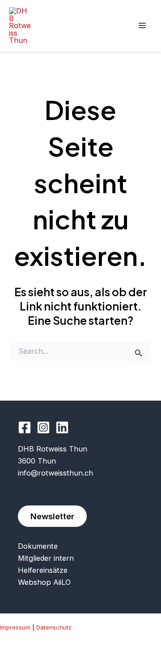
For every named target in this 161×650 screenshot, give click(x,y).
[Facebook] (24, 427)
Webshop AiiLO (44, 582)
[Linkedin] (62, 427)
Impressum (15, 627)
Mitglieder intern (46, 558)
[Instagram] (43, 427)
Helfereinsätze (43, 570)
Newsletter (52, 516)
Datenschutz (54, 627)
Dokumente (38, 546)
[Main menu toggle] (142, 26)
